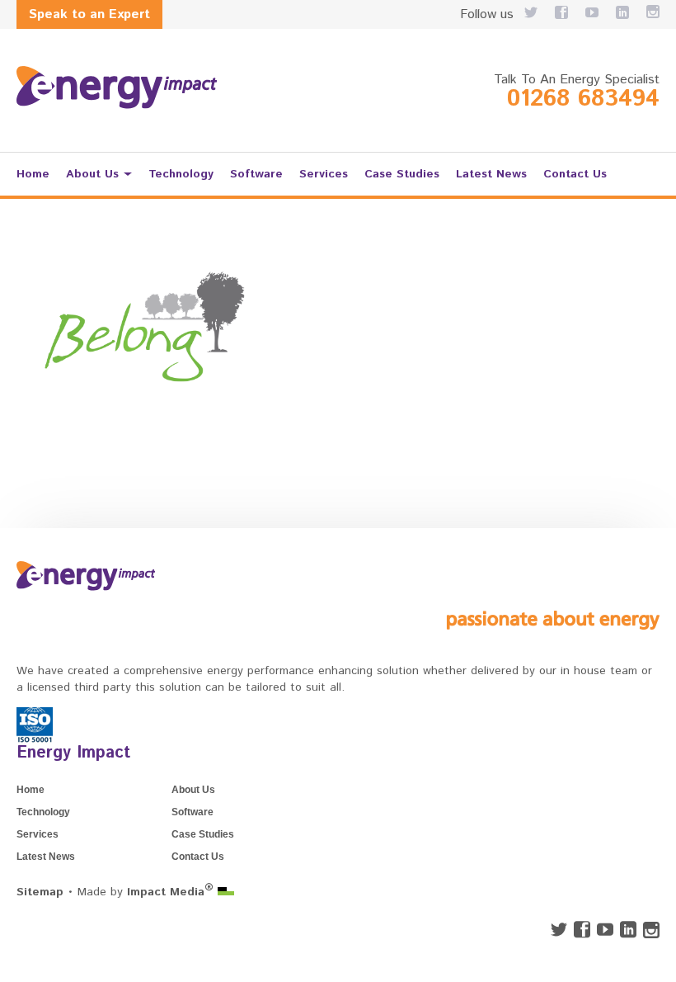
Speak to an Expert (89, 14)
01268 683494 (583, 99)
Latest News (491, 174)
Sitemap (39, 892)
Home (32, 174)
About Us (92, 174)
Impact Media (170, 892)
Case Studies (401, 174)
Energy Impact (73, 753)
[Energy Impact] (116, 87)
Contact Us (575, 174)
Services (323, 174)
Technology (181, 174)
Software (256, 174)
